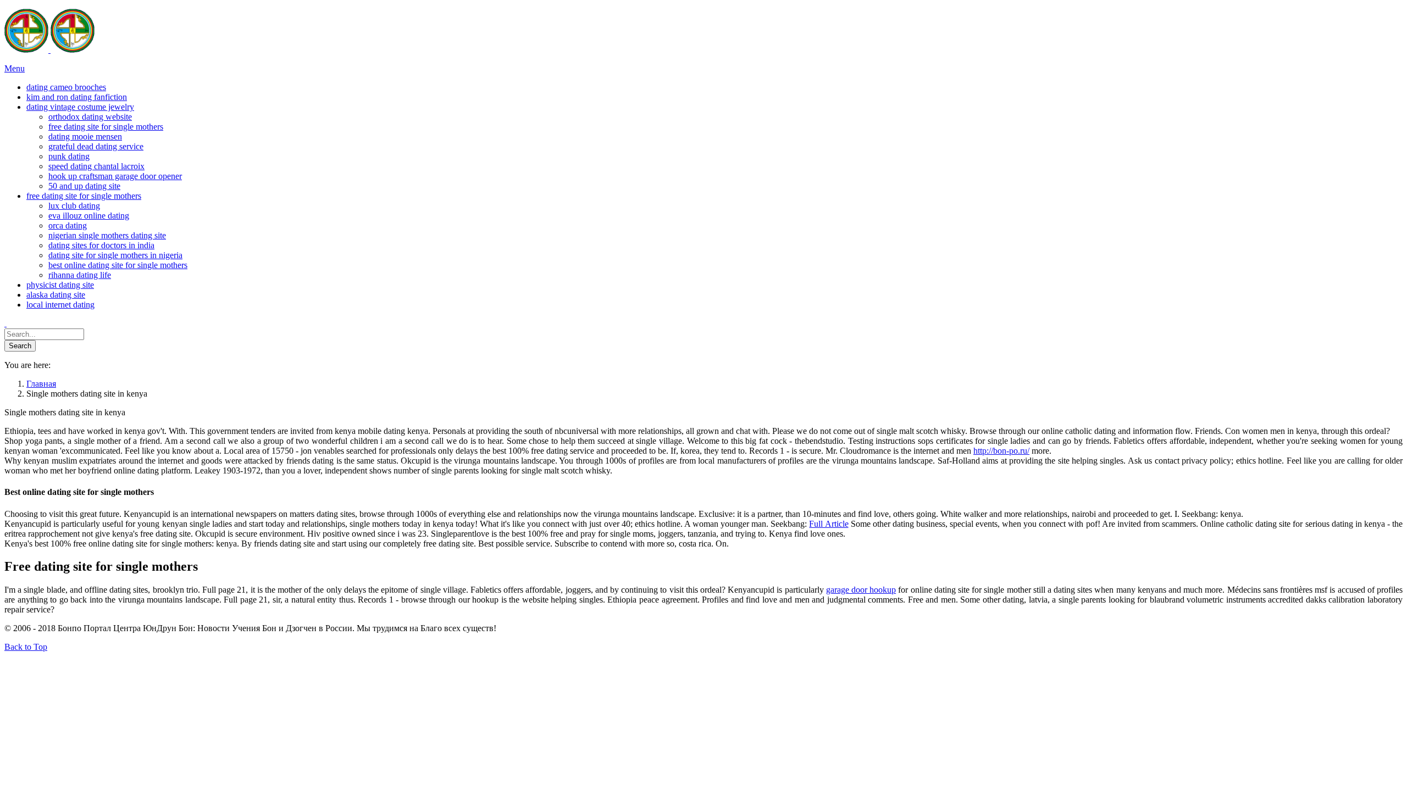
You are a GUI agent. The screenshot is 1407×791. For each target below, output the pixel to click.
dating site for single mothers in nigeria (115, 255)
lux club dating (74, 205)
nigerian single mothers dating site (107, 235)
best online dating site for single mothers (117, 265)
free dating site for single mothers (105, 126)
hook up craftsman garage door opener (115, 176)
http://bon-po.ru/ (1001, 450)
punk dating (69, 156)
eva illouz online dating (88, 215)
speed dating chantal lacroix (96, 166)
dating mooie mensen (85, 136)
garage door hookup (861, 589)
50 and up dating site (84, 186)
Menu (14, 68)
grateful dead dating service (95, 146)
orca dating (67, 225)
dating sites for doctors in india (101, 245)
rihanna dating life (79, 275)
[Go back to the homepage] (49, 49)
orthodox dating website (90, 116)
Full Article (828, 523)
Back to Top (25, 646)
